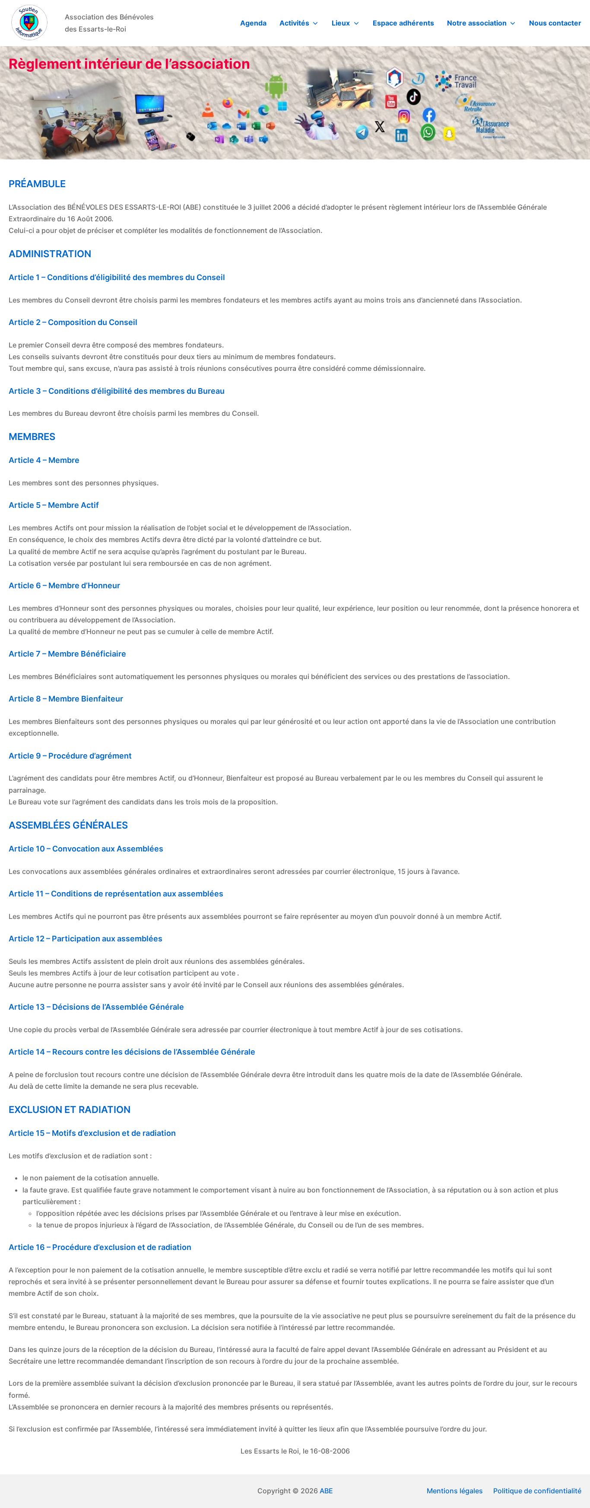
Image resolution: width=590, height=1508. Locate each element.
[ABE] (30, 23)
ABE (326, 1490)
